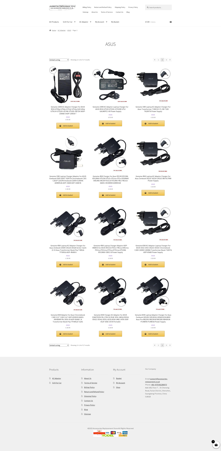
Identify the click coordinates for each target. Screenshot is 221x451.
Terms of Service (107, 12)
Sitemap (85, 12)
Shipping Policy (120, 7)
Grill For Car (67, 22)
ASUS (69, 30)
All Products (54, 22)
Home (54, 30)
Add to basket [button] (68, 126)
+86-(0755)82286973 (159, 385)
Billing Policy (87, 7)
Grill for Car (56, 383)
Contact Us (119, 12)
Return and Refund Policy (103, 7)
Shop (118, 387)
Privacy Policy (133, 7)
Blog (128, 12)
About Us (95, 12)
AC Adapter (83, 22)
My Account (99, 22)
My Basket (115, 22)
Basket (119, 378)
